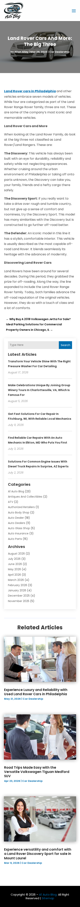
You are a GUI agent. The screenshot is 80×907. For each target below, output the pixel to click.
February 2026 (17, 585)
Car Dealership (59, 52)
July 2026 (14, 559)
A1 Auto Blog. (48, 894)
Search (65, 345)
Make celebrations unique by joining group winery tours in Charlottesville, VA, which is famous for (39, 390)
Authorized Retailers (21, 507)
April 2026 (14, 575)
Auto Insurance (18, 533)
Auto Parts (15, 539)
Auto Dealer (16, 518)
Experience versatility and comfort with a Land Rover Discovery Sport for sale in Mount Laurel (37, 853)
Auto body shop (18, 512)
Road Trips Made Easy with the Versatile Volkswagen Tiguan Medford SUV (36, 771)
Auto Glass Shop (19, 528)
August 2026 (16, 554)
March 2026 (16, 580)
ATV (10, 502)
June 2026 (15, 564)
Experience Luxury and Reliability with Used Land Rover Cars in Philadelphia (35, 691)
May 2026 (14, 569)
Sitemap (48, 898)
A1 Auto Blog (16, 491)
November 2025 (18, 601)
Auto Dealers (16, 523)
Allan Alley (21, 52)
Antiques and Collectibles (25, 497)
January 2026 (17, 590)
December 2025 (19, 596)
